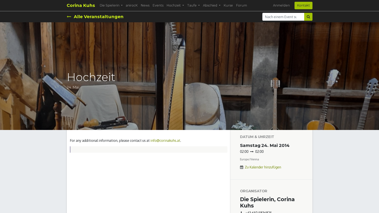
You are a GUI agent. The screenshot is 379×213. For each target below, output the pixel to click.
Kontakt (303, 5)
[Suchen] (308, 17)
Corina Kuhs (81, 5)
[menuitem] (131, 5)
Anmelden (281, 5)
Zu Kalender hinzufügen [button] (263, 167)
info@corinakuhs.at (165, 140)
